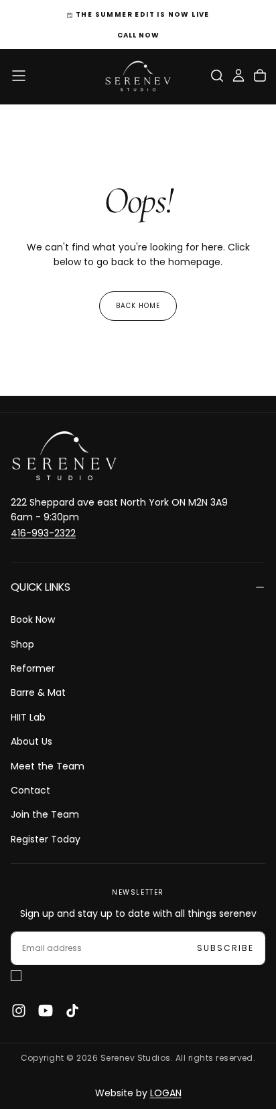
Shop (22, 644)
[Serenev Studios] (64, 456)
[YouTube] (46, 1011)
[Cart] (260, 75)
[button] (19, 76)
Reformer (33, 668)
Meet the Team (47, 766)
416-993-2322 (43, 533)
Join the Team (45, 814)
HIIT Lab (28, 717)
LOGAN (166, 1093)
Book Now (33, 619)
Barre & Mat (38, 692)
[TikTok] (72, 1011)
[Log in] (238, 75)
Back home (138, 306)
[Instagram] (19, 1011)
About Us (31, 741)
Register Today (45, 839)
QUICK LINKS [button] (40, 587)
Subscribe (225, 948)
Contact (30, 790)
